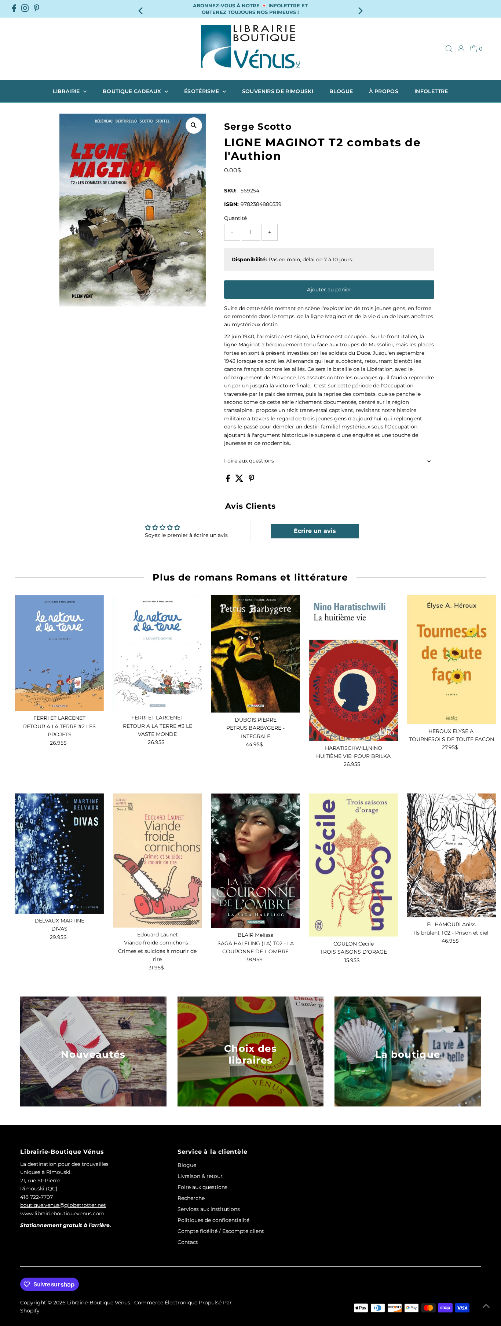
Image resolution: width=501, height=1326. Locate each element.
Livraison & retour (200, 1176)
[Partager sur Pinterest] (252, 480)
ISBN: (231, 204)
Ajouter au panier (329, 289)
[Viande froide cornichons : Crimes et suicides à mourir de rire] (157, 860)
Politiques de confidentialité (213, 1220)
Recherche (191, 1198)
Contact (188, 1242)
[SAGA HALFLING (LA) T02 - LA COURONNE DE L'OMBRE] (255, 860)
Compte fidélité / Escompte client (221, 1231)
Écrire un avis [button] (315, 530)
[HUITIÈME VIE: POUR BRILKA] (353, 668)
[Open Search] (449, 48)
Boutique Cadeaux (133, 91)
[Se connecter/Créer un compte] (461, 48)
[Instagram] (24, 9)
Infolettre (431, 91)
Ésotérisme (202, 91)
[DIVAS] (59, 853)
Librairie (67, 91)
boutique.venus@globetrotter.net (63, 1205)
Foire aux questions (249, 460)
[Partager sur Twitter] (240, 480)
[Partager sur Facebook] (228, 480)
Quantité (235, 218)
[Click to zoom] (194, 125)
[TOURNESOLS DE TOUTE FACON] (451, 659)
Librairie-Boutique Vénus (98, 1302)
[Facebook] (14, 9)
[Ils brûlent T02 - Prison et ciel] (451, 855)
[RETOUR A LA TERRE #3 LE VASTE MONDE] (157, 653)
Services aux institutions (209, 1209)
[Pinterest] (36, 9)
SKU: (230, 190)
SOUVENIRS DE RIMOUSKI (277, 91)
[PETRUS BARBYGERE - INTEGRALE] (255, 653)
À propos (383, 91)
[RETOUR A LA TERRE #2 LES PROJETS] (59, 653)
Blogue (341, 91)
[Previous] (141, 8)
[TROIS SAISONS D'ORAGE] (353, 865)
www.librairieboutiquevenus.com (62, 1213)
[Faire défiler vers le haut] (486, 1306)
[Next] (359, 8)
